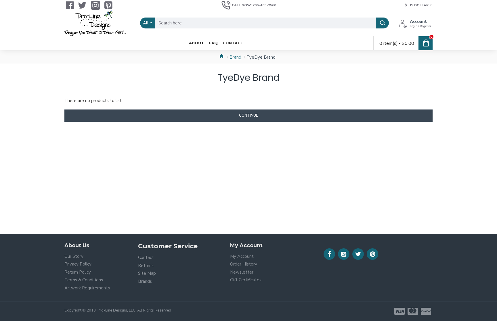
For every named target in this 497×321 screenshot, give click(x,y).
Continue (248, 115)
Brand (235, 57)
